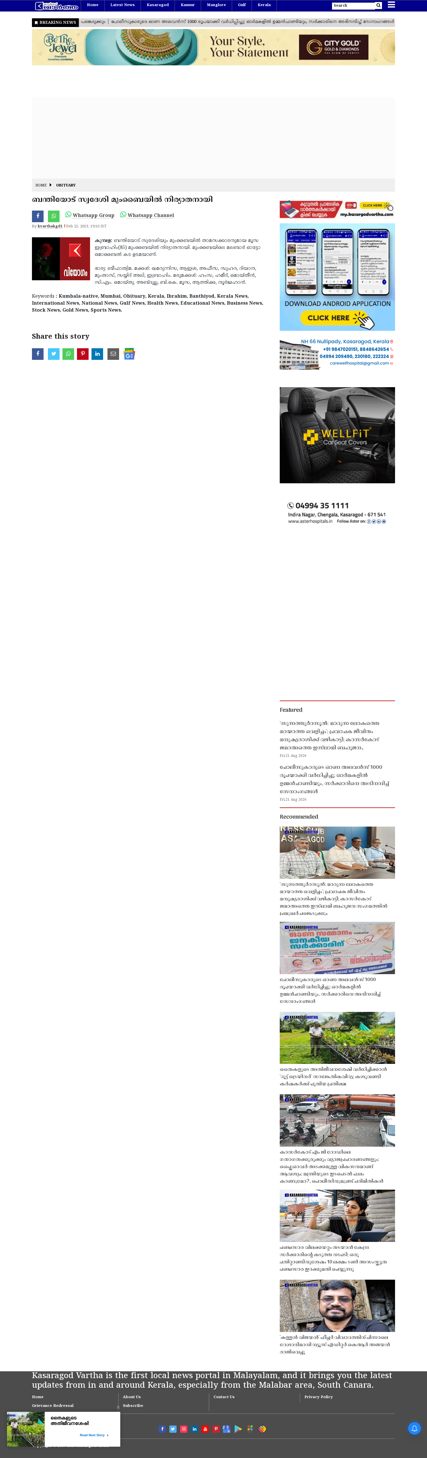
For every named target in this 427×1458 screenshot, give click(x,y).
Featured (291, 710)
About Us (132, 1397)
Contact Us (224, 1397)
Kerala (264, 5)
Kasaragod (158, 5)
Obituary (66, 186)
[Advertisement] (206, 138)
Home (92, 5)
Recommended (299, 817)
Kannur (188, 5)
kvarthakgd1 (50, 226)
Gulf (242, 5)
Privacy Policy (318, 1397)
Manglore (216, 5)
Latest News (122, 5)
